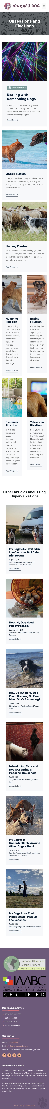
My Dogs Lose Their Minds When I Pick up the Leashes (23, 917)
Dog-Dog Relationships (17, 853)
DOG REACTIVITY (11, 1022)
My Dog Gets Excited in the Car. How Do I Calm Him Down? (24, 552)
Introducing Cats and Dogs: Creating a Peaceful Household (23, 770)
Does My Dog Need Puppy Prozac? (21, 624)
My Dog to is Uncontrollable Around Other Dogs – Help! (24, 843)
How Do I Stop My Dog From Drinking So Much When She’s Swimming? (24, 696)
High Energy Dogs (15, 562)
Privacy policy (19, 1105)
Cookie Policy (30, 1105)
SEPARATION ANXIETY (13, 1014)
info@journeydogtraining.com (17, 1046)
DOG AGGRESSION (11, 1018)
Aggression (13, 632)
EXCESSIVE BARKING (12, 1025)
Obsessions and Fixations (18, 706)
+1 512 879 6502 (13, 1042)
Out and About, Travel (24, 565)
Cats (10, 779)
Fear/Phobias (22, 632)
